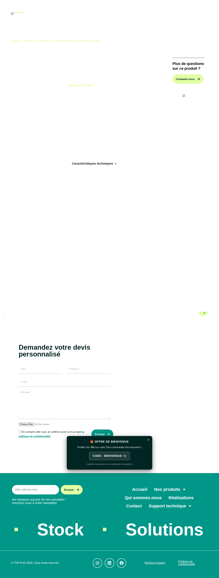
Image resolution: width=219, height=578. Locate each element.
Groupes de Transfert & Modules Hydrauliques (69, 41)
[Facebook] (27, 5)
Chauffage (29, 41)
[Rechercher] (172, 5)
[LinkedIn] (20, 5)
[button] (4, 313)
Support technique (172, 20)
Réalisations (121, 20)
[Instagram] (12, 5)
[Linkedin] (109, 563)
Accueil (37, 20)
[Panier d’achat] (206, 5)
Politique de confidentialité (186, 563)
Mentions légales (155, 562)
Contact (145, 20)
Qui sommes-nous (92, 20)
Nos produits (60, 20)
